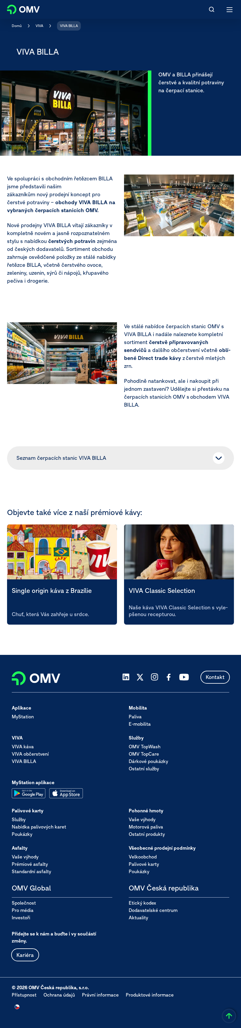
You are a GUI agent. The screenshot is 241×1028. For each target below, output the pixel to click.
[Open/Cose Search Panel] (212, 9)
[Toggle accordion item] (219, 458)
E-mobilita (140, 724)
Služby (19, 819)
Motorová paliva (146, 827)
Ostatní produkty (147, 834)
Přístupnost (24, 995)
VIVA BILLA (69, 26)
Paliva (135, 717)
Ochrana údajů (59, 995)
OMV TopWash (144, 746)
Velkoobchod (143, 857)
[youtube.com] (184, 677)
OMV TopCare (144, 754)
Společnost (24, 903)
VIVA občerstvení (30, 754)
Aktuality (138, 917)
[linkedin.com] (126, 677)
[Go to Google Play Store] (29, 793)
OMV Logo (18, 8)
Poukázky (22, 834)
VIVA (39, 26)
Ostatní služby (144, 769)
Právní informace (100, 995)
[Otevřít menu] (230, 9)
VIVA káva (23, 746)
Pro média (23, 910)
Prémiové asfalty (30, 864)
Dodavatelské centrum (153, 910)
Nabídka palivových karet (39, 827)
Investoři (21, 917)
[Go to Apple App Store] (66, 793)
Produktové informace (150, 995)
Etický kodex (142, 903)
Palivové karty (144, 864)
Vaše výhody (142, 819)
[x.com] (140, 677)
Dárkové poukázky (148, 761)
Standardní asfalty (31, 871)
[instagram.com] (154, 677)
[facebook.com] (168, 677)
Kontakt (215, 677)
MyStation (23, 717)
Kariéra (25, 955)
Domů (17, 26)
